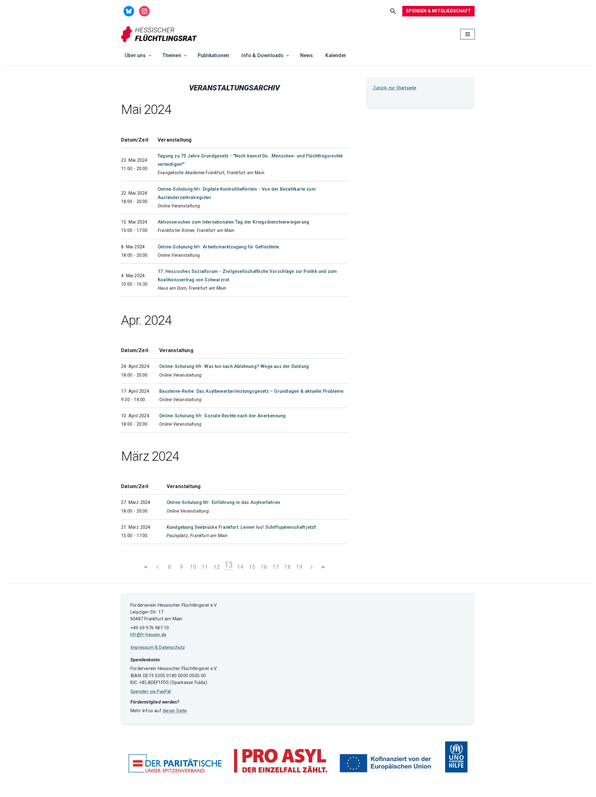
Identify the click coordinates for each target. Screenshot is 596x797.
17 (276, 567)
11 (205, 567)
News (306, 55)
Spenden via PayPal (150, 691)
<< (146, 567)
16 (264, 567)
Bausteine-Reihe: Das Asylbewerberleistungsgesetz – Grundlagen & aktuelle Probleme (251, 391)
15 (252, 567)
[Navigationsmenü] (467, 34)
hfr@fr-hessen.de (148, 634)
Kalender (335, 55)
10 (193, 567)
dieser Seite (175, 710)
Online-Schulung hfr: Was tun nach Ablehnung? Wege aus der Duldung (234, 366)
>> (323, 567)
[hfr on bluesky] (129, 11)
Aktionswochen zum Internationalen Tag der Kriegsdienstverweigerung (233, 222)
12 (217, 567)
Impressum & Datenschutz (157, 647)
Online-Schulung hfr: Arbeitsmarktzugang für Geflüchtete (218, 247)
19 (299, 567)
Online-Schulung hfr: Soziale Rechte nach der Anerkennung (222, 416)
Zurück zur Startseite (395, 88)
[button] (150, 55)
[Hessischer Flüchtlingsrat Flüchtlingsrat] (160, 34)
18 (287, 567)
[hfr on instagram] (144, 11)
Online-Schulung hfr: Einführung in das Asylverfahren (223, 502)
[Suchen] (393, 11)
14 (240, 567)
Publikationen (213, 55)
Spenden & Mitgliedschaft (438, 10)
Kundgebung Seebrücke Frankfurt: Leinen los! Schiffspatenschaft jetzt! (242, 527)
